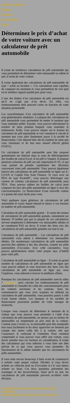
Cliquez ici (10, 282)
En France (7, 14)
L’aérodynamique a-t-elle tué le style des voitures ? (30, 394)
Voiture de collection (13, 4)
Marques (6, 9)
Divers (5, 24)
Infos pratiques (9, 19)
